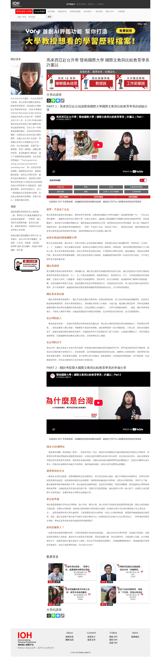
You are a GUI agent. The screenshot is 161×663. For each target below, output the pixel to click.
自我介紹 (60, 187)
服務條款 (135, 637)
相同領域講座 (133, 197)
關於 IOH (109, 11)
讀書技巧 (91, 4)
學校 (86, 187)
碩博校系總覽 (75, 11)
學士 (51, 604)
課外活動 (60, 192)
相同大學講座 (63, 197)
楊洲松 (80, 577)
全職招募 (121, 11)
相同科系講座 (98, 197)
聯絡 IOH (113, 637)
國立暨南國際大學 (80, 572)
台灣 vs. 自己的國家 (111, 192)
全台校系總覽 (39, 11)
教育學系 (80, 597)
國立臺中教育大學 (132, 572)
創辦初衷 (70, 637)
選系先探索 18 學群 (24, 11)
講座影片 (91, 637)
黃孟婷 (132, 599)
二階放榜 (99, 4)
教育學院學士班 (80, 574)
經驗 (86, 192)
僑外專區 (99, 11)
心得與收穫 (136, 192)
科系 (111, 187)
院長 (51, 582)
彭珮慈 (80, 599)
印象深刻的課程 (136, 187)
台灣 (57, 582)
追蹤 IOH (113, 643)
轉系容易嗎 (81, 4)
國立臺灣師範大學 (80, 595)
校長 (132, 574)
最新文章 (91, 640)
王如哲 (132, 577)
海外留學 (87, 11)
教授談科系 (62, 11)
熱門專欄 (51, 11)
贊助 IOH (113, 640)
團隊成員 (70, 640)
